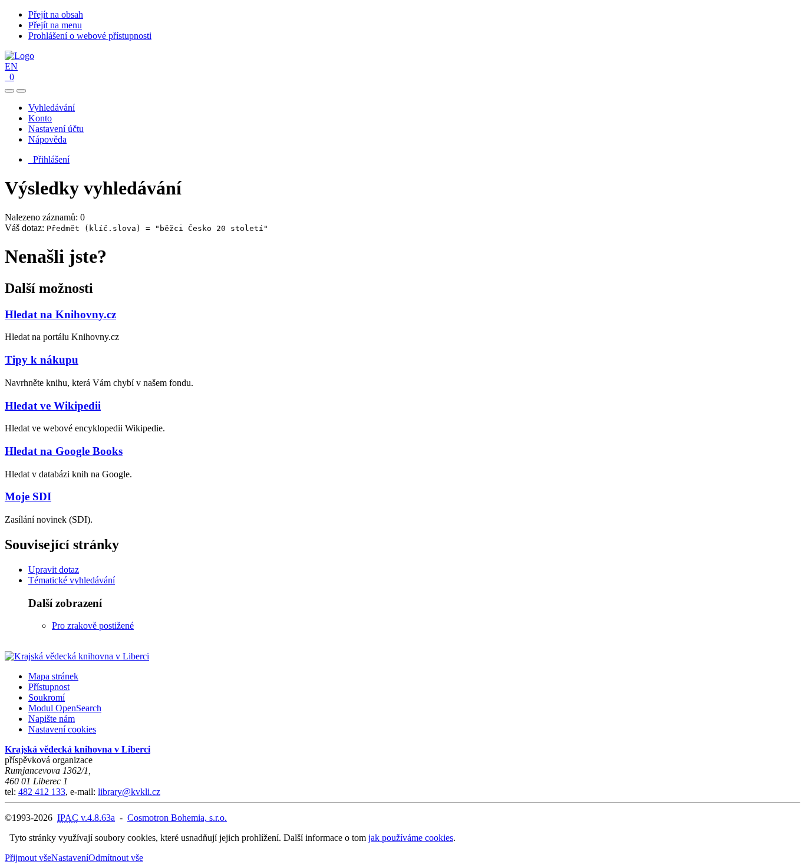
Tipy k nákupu (41, 360)
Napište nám (51, 719)
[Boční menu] (9, 91)
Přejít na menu (55, 25)
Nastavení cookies (62, 729)
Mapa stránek (53, 676)
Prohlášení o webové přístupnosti (89, 36)
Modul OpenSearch (64, 708)
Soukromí (46, 697)
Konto (40, 118)
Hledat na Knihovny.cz (60, 314)
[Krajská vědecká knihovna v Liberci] (77, 656)
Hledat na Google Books (64, 451)
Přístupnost (49, 687)
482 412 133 (41, 792)
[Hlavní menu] (21, 91)
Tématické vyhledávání (71, 580)
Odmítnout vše (115, 858)
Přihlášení (49, 159)
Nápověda (47, 139)
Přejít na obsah (55, 14)
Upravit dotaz (53, 570)
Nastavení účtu (56, 129)
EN (11, 66)
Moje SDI (28, 496)
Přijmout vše (28, 858)
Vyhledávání (51, 108)
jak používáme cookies (410, 838)
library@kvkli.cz (129, 792)
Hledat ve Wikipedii (53, 406)
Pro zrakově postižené (93, 626)
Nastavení (69, 858)
